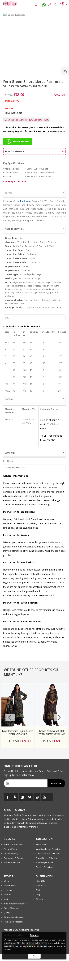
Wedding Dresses (44, 862)
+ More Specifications (14, 181)
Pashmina (25, 201)
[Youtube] (44, 797)
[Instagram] (37, 797)
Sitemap (40, 899)
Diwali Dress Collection (47, 858)
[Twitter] (29, 797)
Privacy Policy (10, 849)
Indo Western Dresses (15, 903)
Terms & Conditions (13, 844)
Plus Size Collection (13, 921)
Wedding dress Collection (48, 849)
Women (7, 881)
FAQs (38, 890)
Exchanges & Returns (14, 858)
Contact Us (41, 885)
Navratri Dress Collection (48, 853)
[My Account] (49, 4)
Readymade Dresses (14, 917)
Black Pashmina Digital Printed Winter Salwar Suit (17, 733)
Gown (7, 912)
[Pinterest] (14, 797)
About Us (40, 881)
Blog (38, 894)
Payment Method (12, 862)
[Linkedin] (22, 797)
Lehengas (8, 890)
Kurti (6, 899)
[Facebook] (7, 797)
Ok (34, 956)
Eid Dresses (42, 844)
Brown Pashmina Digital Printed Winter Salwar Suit (51, 733)
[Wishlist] (54, 4)
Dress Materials (11, 908)
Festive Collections (45, 867)
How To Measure (14, 151)
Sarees (7, 894)
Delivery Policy (11, 853)
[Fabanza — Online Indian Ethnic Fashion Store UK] (9, 3)
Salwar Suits (10, 885)
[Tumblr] (50, 797)
